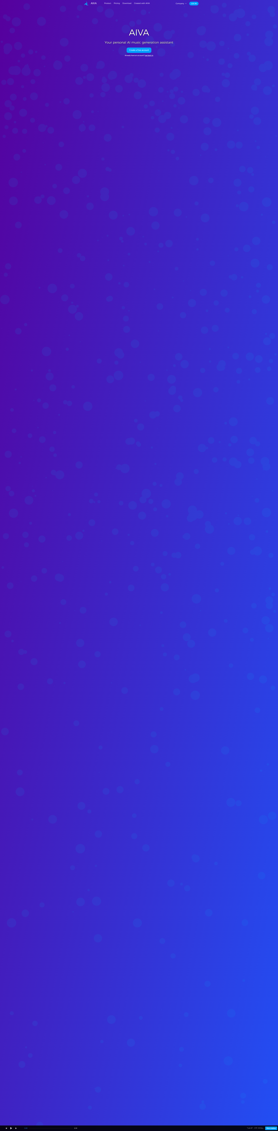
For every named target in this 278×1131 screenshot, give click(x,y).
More (271, 1128)
